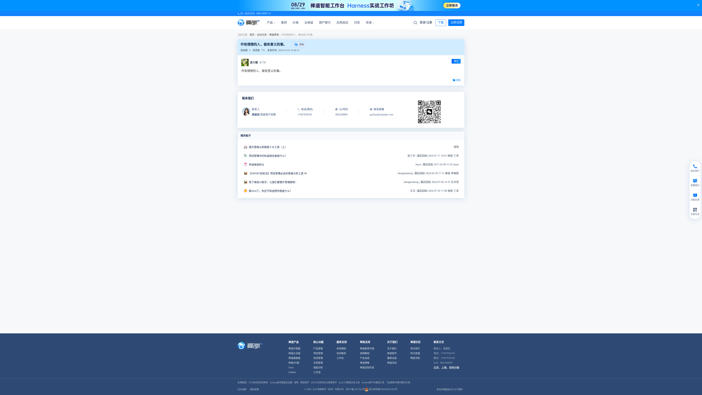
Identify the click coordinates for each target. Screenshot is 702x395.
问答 (357, 22)
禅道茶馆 (274, 34)
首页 (252, 34)
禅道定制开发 (367, 367)
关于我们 (392, 348)
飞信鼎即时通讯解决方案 (398, 382)
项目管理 (318, 353)
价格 (296, 22)
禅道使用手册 (367, 348)
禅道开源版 (294, 348)
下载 (441, 22)
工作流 (316, 372)
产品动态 (364, 358)
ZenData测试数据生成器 (281, 382)
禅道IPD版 (293, 362)
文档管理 (318, 362)
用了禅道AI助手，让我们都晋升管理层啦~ (273, 182)
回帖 (301, 44)
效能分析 (318, 367)
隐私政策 (254, 389)
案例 (284, 22)
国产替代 (325, 22)
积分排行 (415, 348)
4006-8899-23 (263, 13)
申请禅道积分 (256, 164)
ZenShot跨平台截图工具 (373, 382)
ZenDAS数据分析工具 (349, 382)
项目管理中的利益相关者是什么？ (268, 156)
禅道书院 (415, 358)
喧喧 (296, 382)
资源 (369, 22)
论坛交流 (262, 34)
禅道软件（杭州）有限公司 (330, 389)
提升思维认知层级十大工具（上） (268, 147)
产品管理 (318, 348)
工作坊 (340, 358)
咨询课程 (341, 348)
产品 (270, 22)
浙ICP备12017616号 (355, 389)
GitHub (292, 372)
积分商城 (415, 353)
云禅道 (308, 22)
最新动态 (392, 358)
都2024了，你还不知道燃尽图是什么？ (270, 191)
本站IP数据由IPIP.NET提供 (450, 389)
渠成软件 (304, 382)
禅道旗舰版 (294, 358)
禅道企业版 (294, 353)
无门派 (262, 62)
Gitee (291, 367)
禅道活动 (392, 362)
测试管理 (318, 358)
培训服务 (341, 353)
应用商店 (342, 22)
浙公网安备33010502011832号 (382, 389)
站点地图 (242, 389)
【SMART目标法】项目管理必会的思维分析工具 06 (278, 173)
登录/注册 (426, 22)
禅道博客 (364, 362)
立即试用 (456, 22)
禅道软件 (392, 353)
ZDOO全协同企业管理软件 (324, 382)
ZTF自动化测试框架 (258, 382)
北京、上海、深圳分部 (446, 367)
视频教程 (364, 353)
